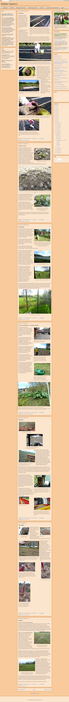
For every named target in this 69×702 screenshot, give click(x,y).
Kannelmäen (60, 41)
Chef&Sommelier (63, 48)
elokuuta (57, 129)
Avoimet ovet (42, 7)
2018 (56, 116)
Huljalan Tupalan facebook (21, 7)
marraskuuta (58, 124)
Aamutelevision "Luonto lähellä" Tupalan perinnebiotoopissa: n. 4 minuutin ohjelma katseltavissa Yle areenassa (60, 62)
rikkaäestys (27, 221)
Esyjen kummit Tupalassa (58, 65)
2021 (56, 112)
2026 (56, 105)
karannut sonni (24, 685)
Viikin (60, 40)
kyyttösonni (24, 319)
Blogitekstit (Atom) (36, 693)
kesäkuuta (58, 132)
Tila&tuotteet (5, 7)
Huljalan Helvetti (57, 79)
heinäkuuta (58, 130)
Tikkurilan (63, 40)
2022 (56, 110)
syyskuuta (58, 127)
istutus (23, 140)
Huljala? (62, 7)
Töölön (66, 41)
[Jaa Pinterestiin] (43, 138)
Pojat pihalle (21, 227)
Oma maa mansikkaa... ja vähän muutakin (28, 325)
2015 (56, 121)
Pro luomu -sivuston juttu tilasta (59, 84)
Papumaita (20, 419)
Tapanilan (55, 41)
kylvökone (27, 519)
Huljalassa (9, 14)
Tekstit (56, 159)
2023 (56, 108)
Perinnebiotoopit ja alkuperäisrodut (52, 7)
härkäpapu (23, 221)
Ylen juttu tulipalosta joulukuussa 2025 (60, 86)
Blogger (41, 699)
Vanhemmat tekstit (47, 689)
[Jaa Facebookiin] (42, 138)
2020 (56, 113)
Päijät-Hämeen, (56, 40)
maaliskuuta (58, 149)
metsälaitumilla (4, 28)
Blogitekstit (12, 7)
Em (66, 48)
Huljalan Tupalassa (9, 4)
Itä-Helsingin (56, 42)
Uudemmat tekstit (21, 689)
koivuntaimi (24, 614)
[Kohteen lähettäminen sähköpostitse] (39, 138)
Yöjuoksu (20, 620)
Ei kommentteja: (34, 138)
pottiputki (27, 614)
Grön (56, 49)
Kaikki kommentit (58, 160)
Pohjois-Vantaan (64, 42)
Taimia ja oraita (22, 145)
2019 (56, 115)
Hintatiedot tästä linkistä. (58, 39)
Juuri (59, 48)
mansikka (25, 140)
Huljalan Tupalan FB (57, 56)
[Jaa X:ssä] (41, 138)
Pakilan (63, 41)
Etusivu (34, 689)
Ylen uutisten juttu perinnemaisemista (60, 59)
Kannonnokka (64, 49)
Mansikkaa (21, 13)
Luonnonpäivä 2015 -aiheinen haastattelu (60, 77)
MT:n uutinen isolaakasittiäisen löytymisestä (61, 88)
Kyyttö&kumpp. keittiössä (32, 7)
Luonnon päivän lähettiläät (58, 73)
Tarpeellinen (21, 525)
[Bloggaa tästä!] (40, 138)
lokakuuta (58, 126)
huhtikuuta (58, 147)
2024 (56, 107)
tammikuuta (58, 152)
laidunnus (27, 319)
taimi (28, 140)
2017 (56, 118)
